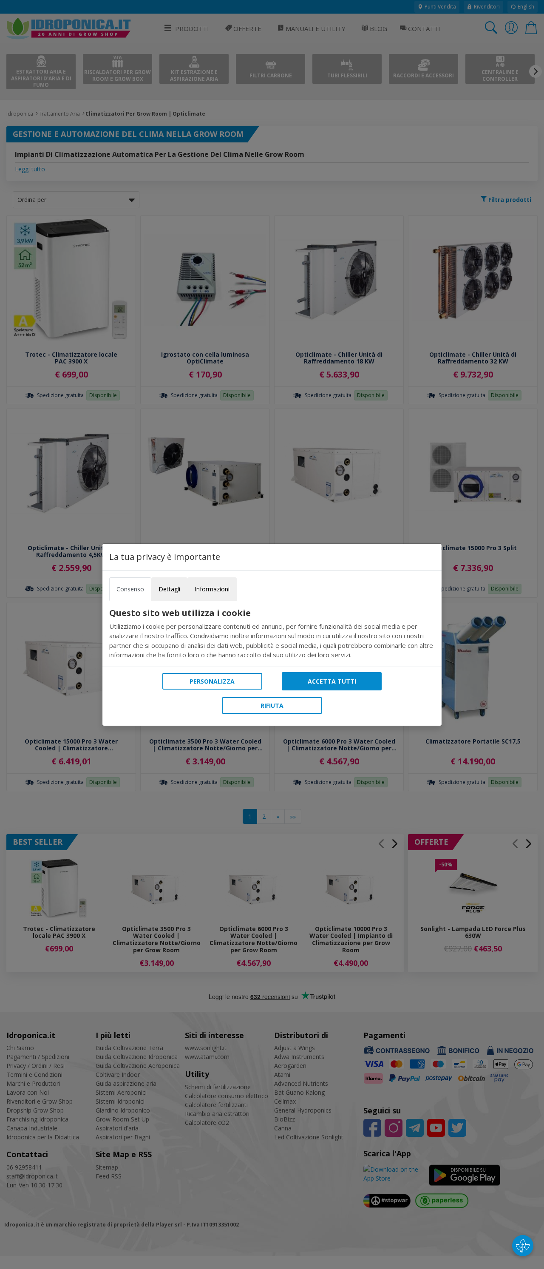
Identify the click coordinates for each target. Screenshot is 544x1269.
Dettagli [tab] (169, 589)
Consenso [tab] (130, 589)
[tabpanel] (272, 634)
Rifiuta (272, 705)
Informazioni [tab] (212, 589)
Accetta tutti (332, 681)
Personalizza (212, 681)
